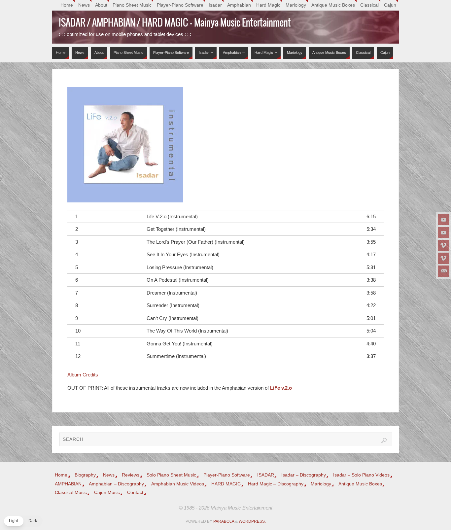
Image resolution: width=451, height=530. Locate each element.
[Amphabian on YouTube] (443, 232)
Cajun (390, 5)
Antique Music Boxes (333, 5)
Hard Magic (268, 5)
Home (66, 5)
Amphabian (239, 5)
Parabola (223, 521)
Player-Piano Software (180, 5)
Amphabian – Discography (116, 483)
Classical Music (71, 492)
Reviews (130, 475)
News (84, 5)
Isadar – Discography (303, 475)
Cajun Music (107, 492)
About (101, 5)
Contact (135, 492)
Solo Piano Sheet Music (171, 475)
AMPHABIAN (68, 483)
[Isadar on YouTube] (443, 219)
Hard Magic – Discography (275, 483)
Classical (369, 5)
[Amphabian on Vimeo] (443, 258)
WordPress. (252, 521)
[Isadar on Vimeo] (443, 245)
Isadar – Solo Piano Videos (361, 475)
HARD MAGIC (226, 483)
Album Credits (82, 374)
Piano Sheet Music (132, 5)
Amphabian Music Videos (177, 483)
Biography (85, 475)
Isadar (215, 5)
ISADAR (265, 475)
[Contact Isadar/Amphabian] (443, 271)
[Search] (384, 440)
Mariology (296, 5)
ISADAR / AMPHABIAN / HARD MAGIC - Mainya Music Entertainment (175, 23)
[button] (23, 521)
